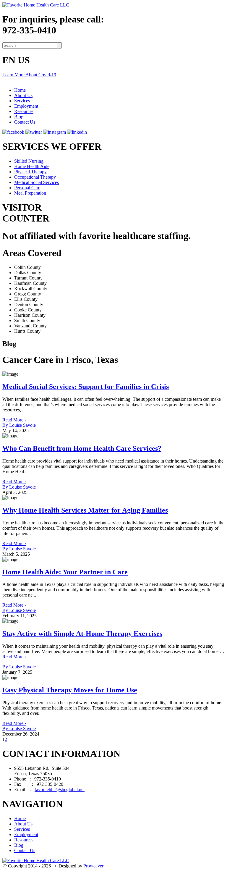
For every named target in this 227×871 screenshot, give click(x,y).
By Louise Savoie (19, 425)
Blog (18, 116)
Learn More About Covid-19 (29, 74)
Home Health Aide (31, 166)
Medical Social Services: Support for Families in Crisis (85, 386)
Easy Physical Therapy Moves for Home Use (69, 690)
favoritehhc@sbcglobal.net (60, 789)
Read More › (14, 419)
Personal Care (27, 187)
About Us (23, 95)
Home (20, 90)
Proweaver (93, 865)
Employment (26, 106)
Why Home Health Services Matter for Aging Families (85, 510)
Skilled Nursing (28, 161)
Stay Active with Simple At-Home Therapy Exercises (82, 633)
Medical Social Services (36, 182)
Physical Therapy (30, 171)
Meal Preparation (30, 192)
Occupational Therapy (35, 177)
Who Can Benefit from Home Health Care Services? (81, 448)
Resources (23, 111)
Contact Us (24, 122)
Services (22, 100)
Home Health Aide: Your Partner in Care (65, 572)
